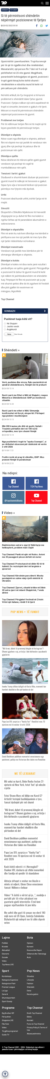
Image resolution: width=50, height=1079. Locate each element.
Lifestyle (30, 980)
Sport (5, 970)
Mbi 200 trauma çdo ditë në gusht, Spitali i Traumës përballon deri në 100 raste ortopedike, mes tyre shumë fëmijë (22, 430)
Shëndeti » (12, 350)
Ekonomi (5, 954)
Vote (9, 334)
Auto (29, 957)
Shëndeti (5, 10)
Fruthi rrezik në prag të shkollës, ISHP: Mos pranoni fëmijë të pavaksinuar (23, 460)
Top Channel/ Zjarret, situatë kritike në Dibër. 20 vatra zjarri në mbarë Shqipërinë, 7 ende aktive (24, 590)
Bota (30, 937)
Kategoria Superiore (10, 980)
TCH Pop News (36, 486)
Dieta (29, 991)
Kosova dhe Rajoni (34, 950)
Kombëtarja (6, 976)
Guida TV (5, 1035)
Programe (8, 1007)
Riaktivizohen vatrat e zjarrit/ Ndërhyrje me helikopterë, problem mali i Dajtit (23, 546)
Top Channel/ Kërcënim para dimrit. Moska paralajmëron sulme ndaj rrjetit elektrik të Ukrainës (22, 578)
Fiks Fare (5, 1024)
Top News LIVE (8, 965)
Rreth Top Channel (34, 1013)
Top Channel (13, 486)
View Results (18, 334)
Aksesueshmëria (34, 1034)
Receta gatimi (32, 994)
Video (4, 961)
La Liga (5, 991)
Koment (30, 947)
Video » (9, 513)
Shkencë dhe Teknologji (36, 954)
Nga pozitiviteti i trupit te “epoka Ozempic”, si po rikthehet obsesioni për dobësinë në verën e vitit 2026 (24, 445)
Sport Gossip (7, 1001)
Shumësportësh (8, 998)
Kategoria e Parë (8, 983)
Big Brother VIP (8, 1013)
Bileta (29, 1017)
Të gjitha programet (10, 1031)
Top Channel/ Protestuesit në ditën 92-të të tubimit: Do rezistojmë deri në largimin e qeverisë (23, 566)
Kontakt (30, 1020)
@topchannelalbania (13, 500)
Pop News (33, 970)
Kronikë (5, 947)
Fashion (30, 983)
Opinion (30, 943)
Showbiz (30, 976)
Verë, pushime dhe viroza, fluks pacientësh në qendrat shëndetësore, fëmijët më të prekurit (24, 385)
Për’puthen (6, 1017)
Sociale (5, 957)
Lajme (6, 937)
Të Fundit (13, 10)
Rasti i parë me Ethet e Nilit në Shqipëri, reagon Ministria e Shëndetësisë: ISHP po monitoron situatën (25, 399)
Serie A (5, 994)
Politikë (5, 943)
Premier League (8, 987)
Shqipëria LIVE (7, 1020)
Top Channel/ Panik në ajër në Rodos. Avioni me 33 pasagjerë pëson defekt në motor (23, 555)
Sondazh (9, 311)
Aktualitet (6, 950)
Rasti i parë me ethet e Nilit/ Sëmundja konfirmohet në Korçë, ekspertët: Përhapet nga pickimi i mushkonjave (23, 415)
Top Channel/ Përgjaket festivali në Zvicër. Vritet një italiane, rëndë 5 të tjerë (23, 600)
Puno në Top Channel (35, 1024)
